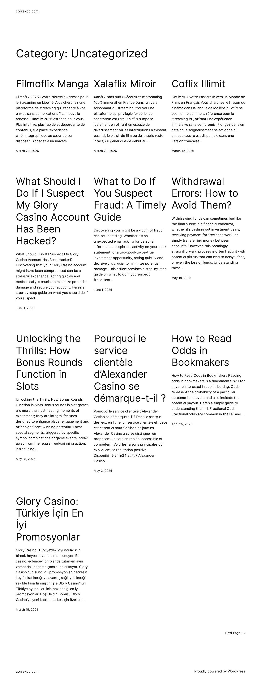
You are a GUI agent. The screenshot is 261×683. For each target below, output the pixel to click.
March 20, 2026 (105, 151)
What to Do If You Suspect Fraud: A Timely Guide (130, 199)
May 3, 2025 (103, 471)
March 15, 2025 (27, 609)
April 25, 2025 (182, 424)
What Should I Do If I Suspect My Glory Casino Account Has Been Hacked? (52, 211)
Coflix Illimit (198, 84)
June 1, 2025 (25, 308)
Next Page (235, 633)
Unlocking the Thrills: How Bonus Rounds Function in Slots (49, 362)
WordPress (236, 671)
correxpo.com (27, 11)
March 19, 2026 (183, 151)
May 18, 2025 (181, 278)
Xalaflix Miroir (125, 84)
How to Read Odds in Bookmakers (202, 350)
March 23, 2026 (27, 151)
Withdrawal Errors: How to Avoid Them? (205, 193)
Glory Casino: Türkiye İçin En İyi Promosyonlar (49, 519)
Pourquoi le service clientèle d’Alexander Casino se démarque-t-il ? (130, 368)
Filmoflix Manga (52, 84)
